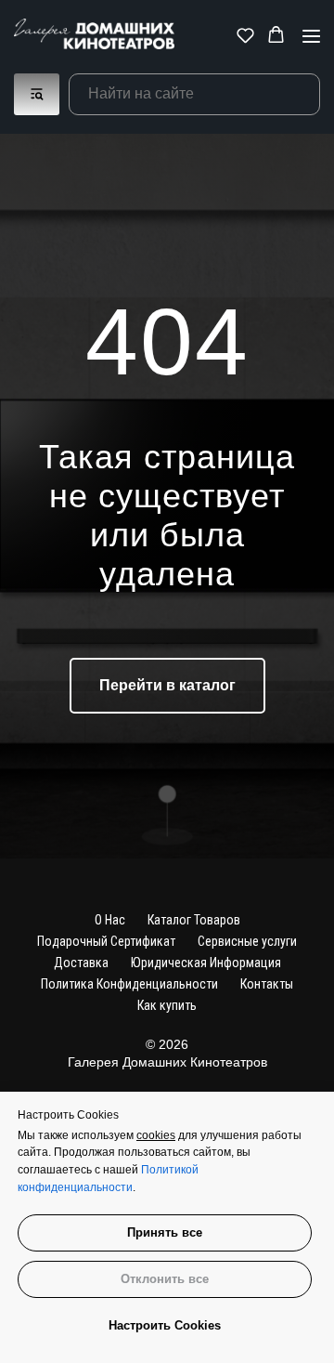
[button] (245, 35)
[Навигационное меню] (311, 36)
